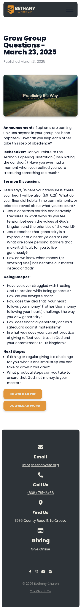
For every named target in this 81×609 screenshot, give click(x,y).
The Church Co (40, 591)
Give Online (40, 549)
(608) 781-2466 (40, 492)
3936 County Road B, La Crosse (40, 520)
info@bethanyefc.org (40, 465)
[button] (69, 9)
